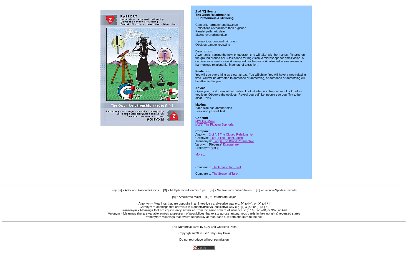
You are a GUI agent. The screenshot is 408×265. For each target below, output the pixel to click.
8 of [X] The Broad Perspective (233, 141)
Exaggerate (231, 144)
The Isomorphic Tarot (226, 167)
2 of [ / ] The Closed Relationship (231, 134)
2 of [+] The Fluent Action (226, 137)
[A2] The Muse (205, 121)
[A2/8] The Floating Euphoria (214, 124)
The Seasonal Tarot (225, 173)
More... (200, 154)
